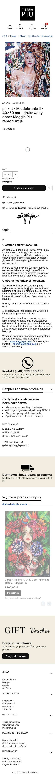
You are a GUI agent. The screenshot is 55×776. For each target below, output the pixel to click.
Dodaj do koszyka (24, 188)
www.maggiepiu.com (21, 341)
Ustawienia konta (10, 725)
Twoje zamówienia (11, 722)
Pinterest (6, 706)
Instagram (7, 703)
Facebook (7, 700)
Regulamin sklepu (10, 764)
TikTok (5, 709)
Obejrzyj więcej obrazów (14, 504)
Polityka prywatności (12, 761)
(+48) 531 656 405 (13, 441)
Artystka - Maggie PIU (13, 103)
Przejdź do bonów (15, 656)
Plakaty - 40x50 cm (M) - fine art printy (36, 36)
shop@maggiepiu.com (25, 344)
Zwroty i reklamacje (11, 758)
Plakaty (13, 36)
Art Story (6, 688)
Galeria (5, 685)
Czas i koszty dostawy (13, 743)
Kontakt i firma (9, 679)
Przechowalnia (9, 727)
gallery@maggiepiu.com (15, 445)
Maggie (6, 682)
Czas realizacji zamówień (14, 746)
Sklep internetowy (24, 772)
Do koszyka (13, 593)
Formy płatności (9, 740)
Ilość (4, 169)
